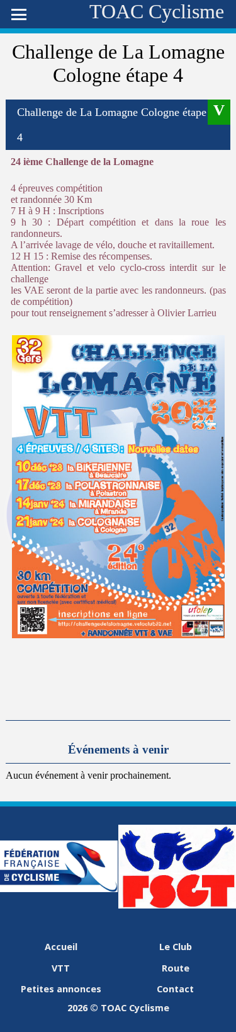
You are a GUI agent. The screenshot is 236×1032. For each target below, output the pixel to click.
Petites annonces (61, 989)
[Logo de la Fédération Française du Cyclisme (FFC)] (59, 889)
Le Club (175, 947)
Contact (175, 989)
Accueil (61, 947)
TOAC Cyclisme (156, 11)
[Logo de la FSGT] (177, 905)
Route (175, 968)
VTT (61, 968)
